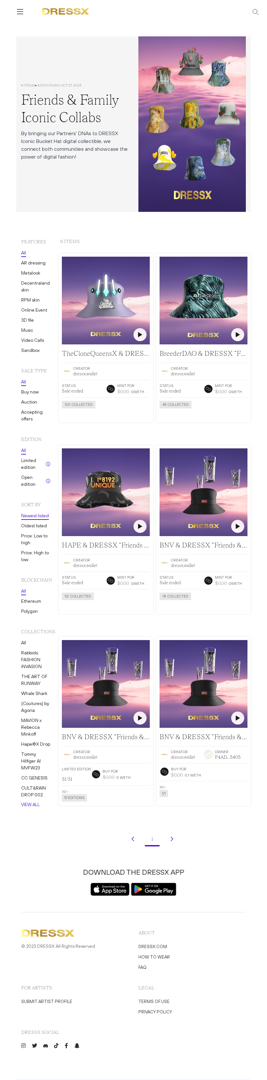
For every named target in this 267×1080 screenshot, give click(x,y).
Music (27, 330)
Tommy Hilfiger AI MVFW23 (31, 761)
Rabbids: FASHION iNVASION (31, 659)
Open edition (28, 481)
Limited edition (28, 464)
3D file (27, 320)
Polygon (29, 611)
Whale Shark (34, 693)
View (87, 416)
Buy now (30, 391)
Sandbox (30, 350)
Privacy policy (155, 1011)
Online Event (34, 310)
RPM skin (30, 299)
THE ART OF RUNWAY (34, 680)
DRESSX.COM (152, 946)
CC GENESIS (34, 777)
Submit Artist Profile (46, 1001)
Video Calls (32, 340)
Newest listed (35, 515)
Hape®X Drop (35, 744)
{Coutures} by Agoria (35, 707)
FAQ (142, 967)
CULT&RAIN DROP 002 (33, 791)
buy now (185, 805)
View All (30, 804)
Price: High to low (35, 556)
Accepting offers (32, 415)
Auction (29, 402)
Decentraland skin (35, 286)
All (23, 252)
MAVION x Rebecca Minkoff (31, 727)
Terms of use (154, 1001)
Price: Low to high (34, 539)
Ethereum (31, 601)
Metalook (30, 273)
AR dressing (33, 262)
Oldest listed (34, 525)
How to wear (154, 957)
